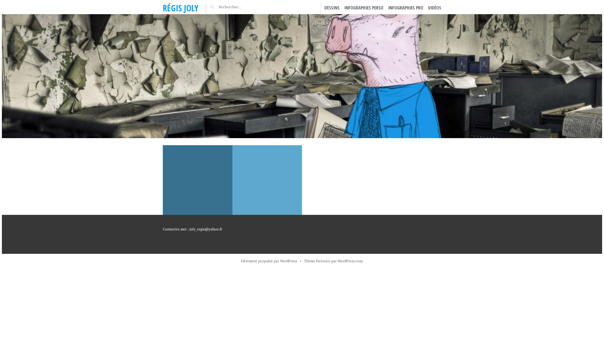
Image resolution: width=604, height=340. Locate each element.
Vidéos (434, 7)
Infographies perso (363, 7)
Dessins (332, 7)
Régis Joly (180, 8)
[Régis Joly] (302, 76)
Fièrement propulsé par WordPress (269, 261)
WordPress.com (350, 261)
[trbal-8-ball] (197, 180)
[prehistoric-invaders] (267, 180)
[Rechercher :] (238, 7)
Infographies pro (405, 7)
